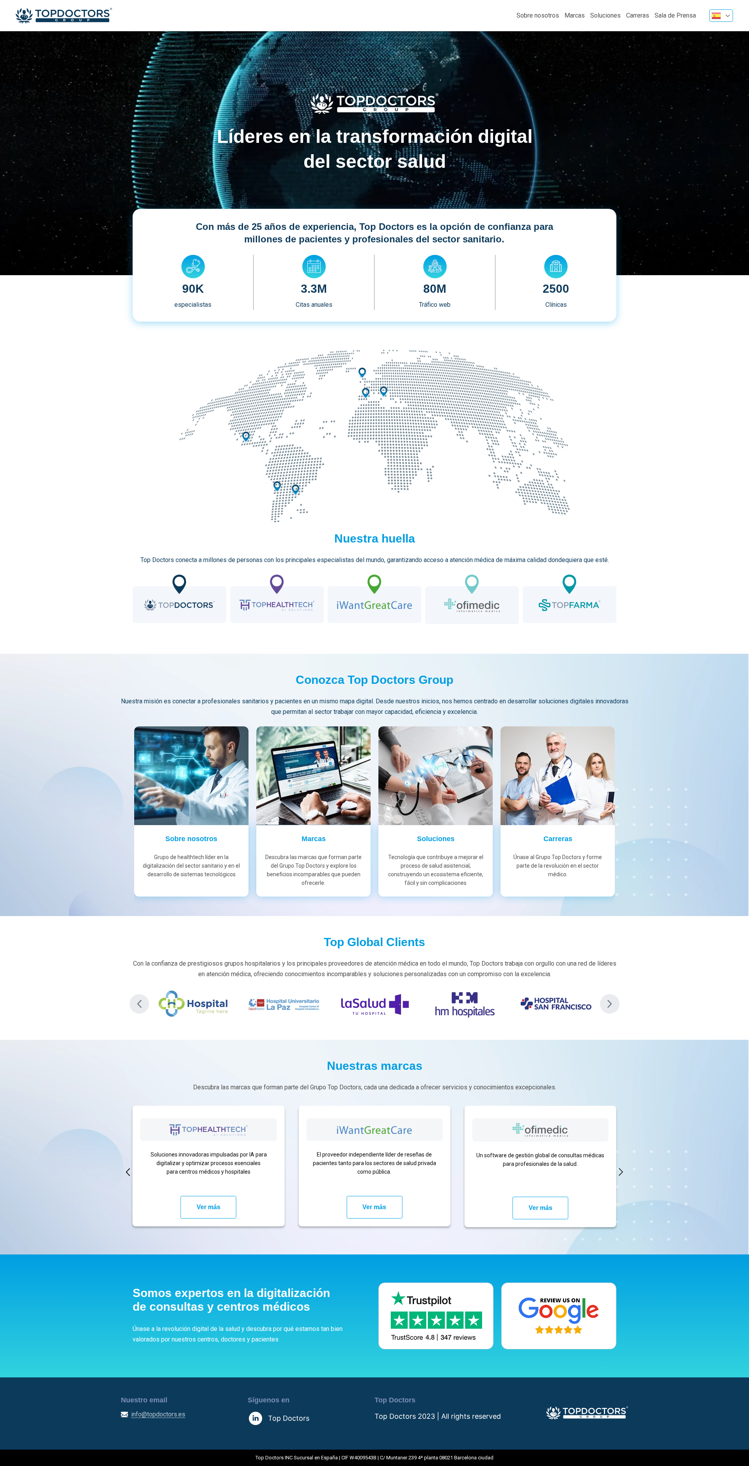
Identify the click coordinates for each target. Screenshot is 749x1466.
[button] (139, 1004)
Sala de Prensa (675, 15)
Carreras (637, 15)
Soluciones (605, 15)
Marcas (574, 15)
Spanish (721, 15)
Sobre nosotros (537, 15)
